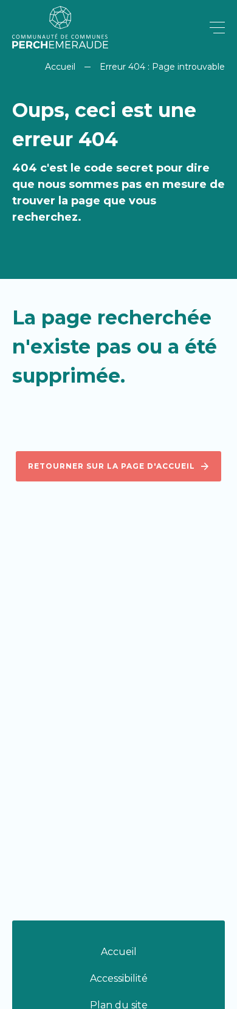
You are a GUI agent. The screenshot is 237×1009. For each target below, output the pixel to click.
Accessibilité (119, 978)
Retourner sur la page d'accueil (111, 466)
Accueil (60, 66)
